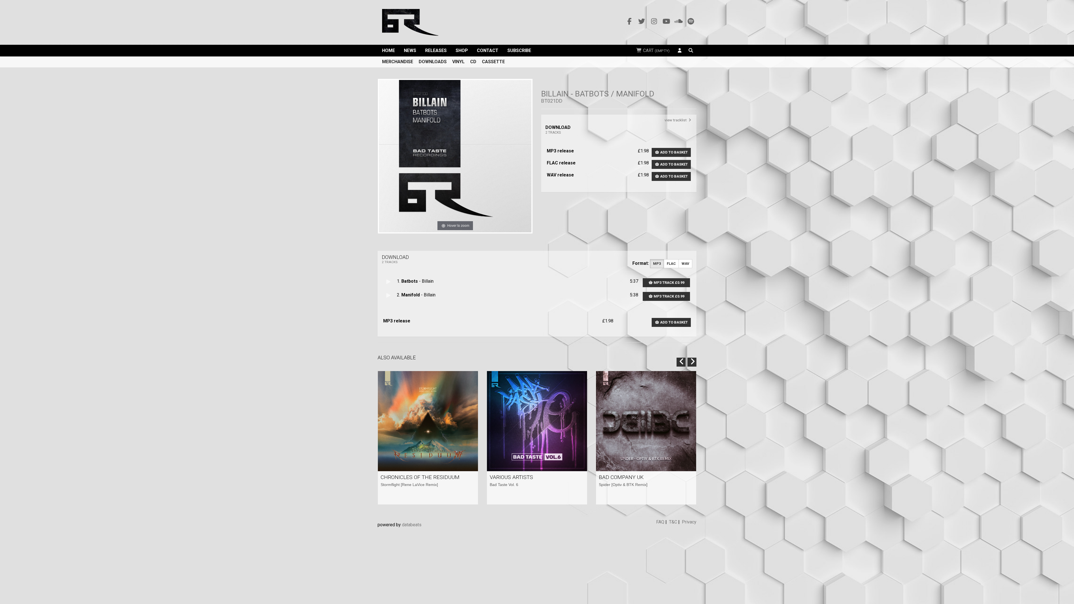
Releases (436, 50)
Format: (640, 263)
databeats (411, 524)
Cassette (493, 61)
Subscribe (519, 50)
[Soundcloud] (678, 21)
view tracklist (676, 120)
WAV (685, 263)
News (410, 50)
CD (473, 61)
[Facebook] (629, 21)
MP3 (657, 263)
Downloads (433, 61)
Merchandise (397, 61)
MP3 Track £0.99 (668, 282)
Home (388, 50)
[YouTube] (666, 21)
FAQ (660, 522)
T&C (673, 522)
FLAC (671, 263)
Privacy (689, 522)
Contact (487, 50)
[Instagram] (654, 21)
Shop (462, 50)
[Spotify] (691, 21)
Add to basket (673, 152)
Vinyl (458, 61)
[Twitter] (641, 21)
